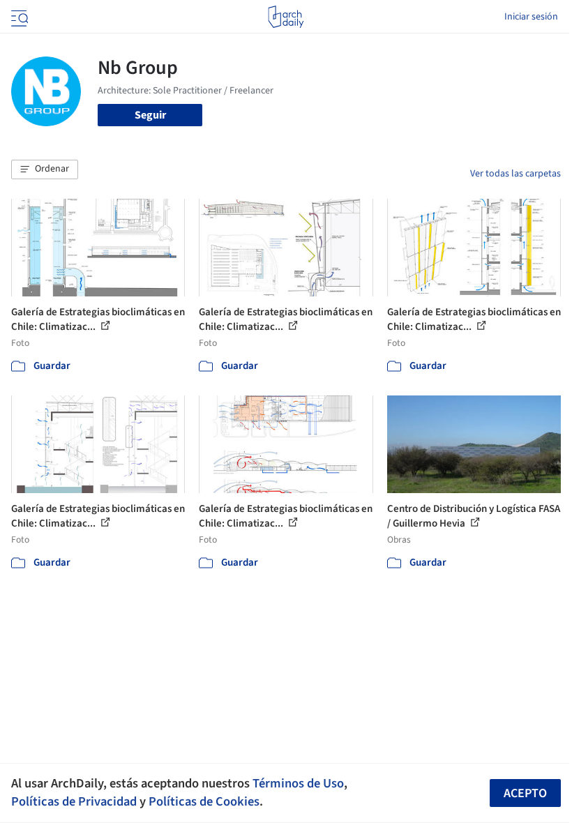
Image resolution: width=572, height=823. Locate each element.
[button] (44, 169)
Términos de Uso (298, 783)
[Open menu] (18, 17)
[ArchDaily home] (285, 17)
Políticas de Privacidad (74, 801)
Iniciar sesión (531, 17)
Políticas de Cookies (204, 801)
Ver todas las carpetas (515, 174)
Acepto (525, 793)
